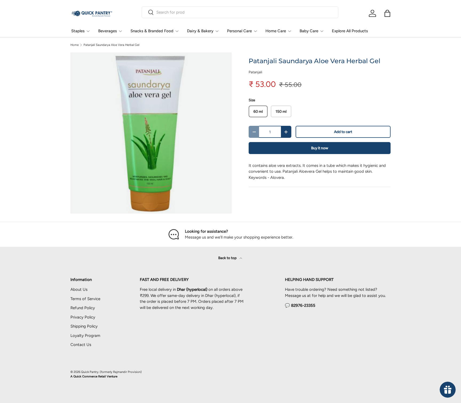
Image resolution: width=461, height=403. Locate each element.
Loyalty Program (85, 335)
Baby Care (309, 31)
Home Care (275, 31)
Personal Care (239, 31)
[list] (151, 133)
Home (74, 44)
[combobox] (240, 12)
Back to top (227, 258)
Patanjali (255, 72)
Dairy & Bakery (200, 31)
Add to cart (343, 132)
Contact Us (80, 344)
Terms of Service (85, 298)
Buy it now (319, 148)
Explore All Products (350, 31)
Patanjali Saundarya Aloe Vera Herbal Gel (111, 44)
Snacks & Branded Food (151, 31)
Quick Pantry (89, 372)
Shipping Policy (84, 326)
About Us (79, 289)
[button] (387, 13)
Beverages (107, 31)
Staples (78, 31)
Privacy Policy (82, 317)
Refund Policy (82, 307)
